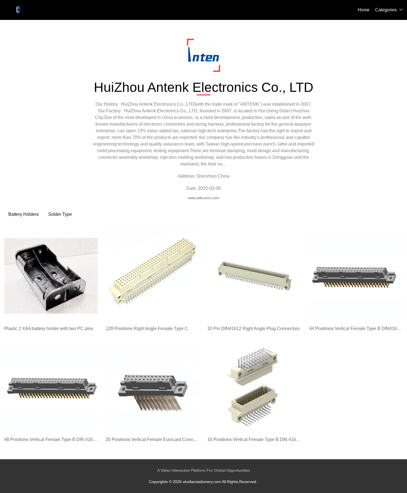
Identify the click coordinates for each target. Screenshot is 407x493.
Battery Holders (23, 214)
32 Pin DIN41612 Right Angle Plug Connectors (253, 328)
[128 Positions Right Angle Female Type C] (152, 276)
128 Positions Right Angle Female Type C (147, 328)
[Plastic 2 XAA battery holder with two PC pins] (51, 276)
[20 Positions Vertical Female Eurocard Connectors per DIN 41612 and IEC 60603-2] (152, 387)
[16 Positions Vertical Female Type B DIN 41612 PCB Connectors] (254, 387)
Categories (386, 9)
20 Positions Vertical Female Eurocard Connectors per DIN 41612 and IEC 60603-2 (152, 439)
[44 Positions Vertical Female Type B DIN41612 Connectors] (356, 276)
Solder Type (60, 214)
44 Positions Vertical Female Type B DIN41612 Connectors (356, 328)
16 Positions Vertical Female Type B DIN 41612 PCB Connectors (254, 439)
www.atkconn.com (203, 198)
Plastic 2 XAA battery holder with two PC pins (48, 328)
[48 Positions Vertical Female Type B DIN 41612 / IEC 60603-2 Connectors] (51, 387)
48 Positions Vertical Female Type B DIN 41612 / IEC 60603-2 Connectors (51, 439)
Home (364, 9)
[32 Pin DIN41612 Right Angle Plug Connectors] (254, 276)
